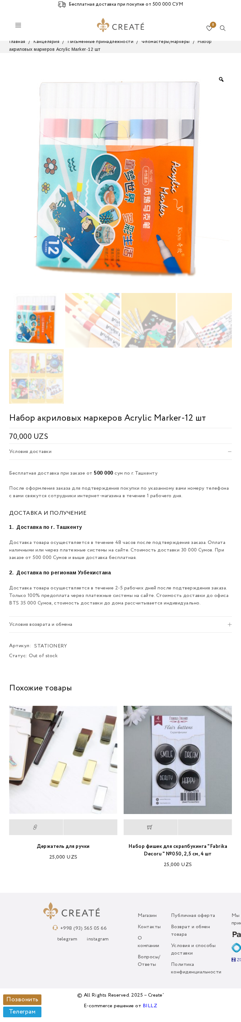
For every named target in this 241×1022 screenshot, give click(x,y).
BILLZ (150, 1006)
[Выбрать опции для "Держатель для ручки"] (36, 827)
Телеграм (22, 1012)
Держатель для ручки (63, 846)
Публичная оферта (193, 915)
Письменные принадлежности (100, 42)
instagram (98, 939)
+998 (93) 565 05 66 (83, 928)
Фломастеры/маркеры (166, 42)
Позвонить (22, 1000)
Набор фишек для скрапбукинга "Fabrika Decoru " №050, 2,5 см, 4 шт (178, 850)
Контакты (149, 926)
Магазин (147, 915)
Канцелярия (46, 42)
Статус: (18, 655)
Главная (17, 42)
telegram (67, 939)
